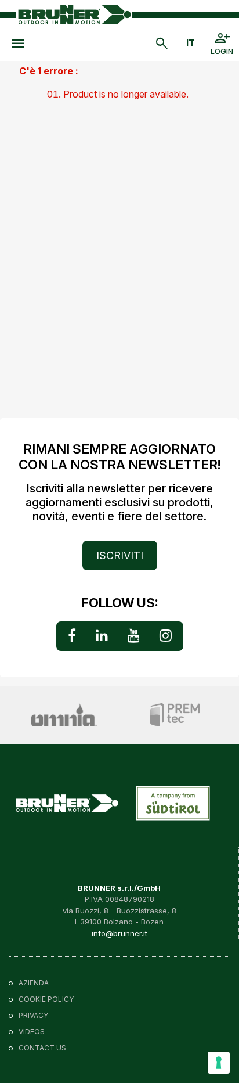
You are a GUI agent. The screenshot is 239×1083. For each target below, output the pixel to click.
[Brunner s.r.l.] (74, 14)
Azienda (34, 982)
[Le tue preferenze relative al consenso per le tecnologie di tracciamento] (219, 1063)
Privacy (33, 1015)
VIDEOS (32, 1031)
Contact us (42, 1048)
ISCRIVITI (119, 555)
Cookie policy (46, 999)
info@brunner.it (119, 933)
